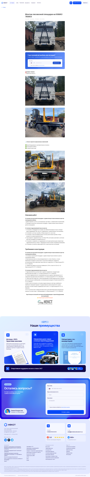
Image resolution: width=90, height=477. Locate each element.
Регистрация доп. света (50, 459)
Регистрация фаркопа (50, 451)
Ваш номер (30, 60)
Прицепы (68, 451)
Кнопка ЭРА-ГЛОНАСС (31, 454)
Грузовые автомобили (70, 448)
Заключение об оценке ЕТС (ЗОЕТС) (34, 452)
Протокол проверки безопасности (11, 457)
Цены (17, 2)
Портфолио (22, 2)
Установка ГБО (48, 449)
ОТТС (28, 457)
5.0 (50, 437)
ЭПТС (28, 458)
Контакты (39, 2)
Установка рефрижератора (51, 453)
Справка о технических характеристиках (35, 450)
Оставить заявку (66, 412)
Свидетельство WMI (30, 455)
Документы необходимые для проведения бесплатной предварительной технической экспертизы (12, 447)
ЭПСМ (28, 460)
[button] (85, 3)
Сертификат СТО (30, 446)
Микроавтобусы (69, 449)
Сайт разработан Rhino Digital (80, 475)
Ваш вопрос (49, 398)
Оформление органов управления (52, 457)
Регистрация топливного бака (51, 456)
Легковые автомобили (70, 446)
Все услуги (48, 446)
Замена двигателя (49, 448)
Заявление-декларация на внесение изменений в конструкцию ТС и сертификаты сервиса (13, 454)
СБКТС (5, 461)
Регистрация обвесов (50, 454)
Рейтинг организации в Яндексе (54, 439)
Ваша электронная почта (52, 391)
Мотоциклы (68, 454)
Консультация (56, 62)
